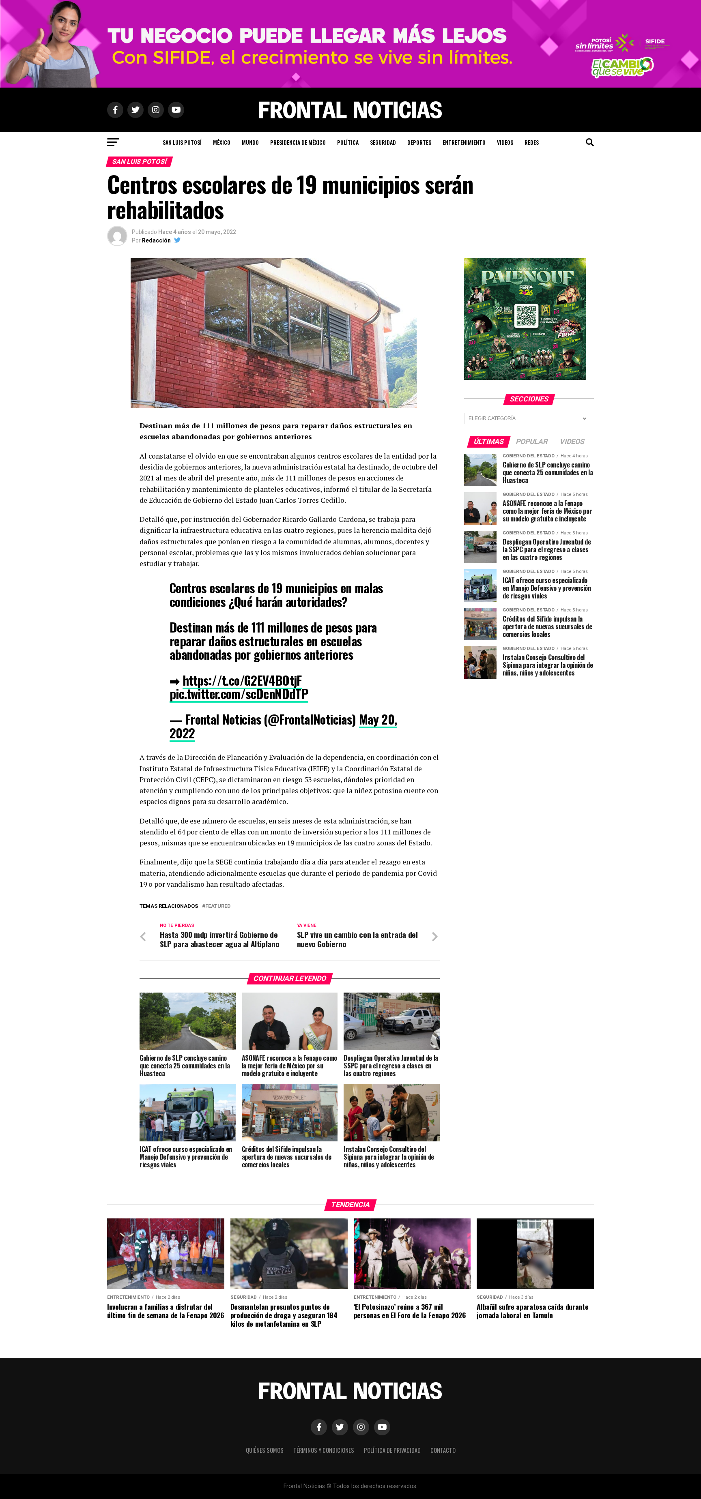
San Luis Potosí (182, 142)
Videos (505, 142)
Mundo (250, 142)
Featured (217, 906)
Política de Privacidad (392, 1450)
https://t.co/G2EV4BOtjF (242, 680)
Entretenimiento (464, 142)
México (221, 142)
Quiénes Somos (265, 1450)
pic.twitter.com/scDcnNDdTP (239, 693)
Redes (532, 142)
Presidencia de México (298, 142)
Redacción (156, 240)
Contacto (443, 1450)
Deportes (419, 142)
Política (348, 142)
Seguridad (383, 142)
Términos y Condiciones (323, 1450)
